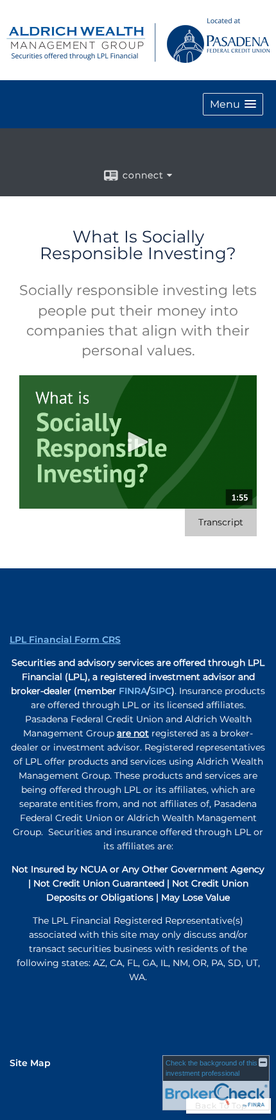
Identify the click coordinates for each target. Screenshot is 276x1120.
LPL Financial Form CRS (65, 639)
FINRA (133, 691)
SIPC (160, 691)
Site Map (30, 1063)
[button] (233, 104)
